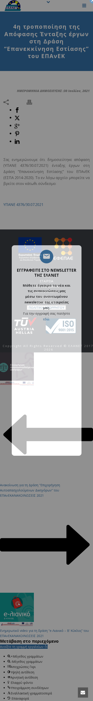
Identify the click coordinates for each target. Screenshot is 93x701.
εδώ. (46, 319)
